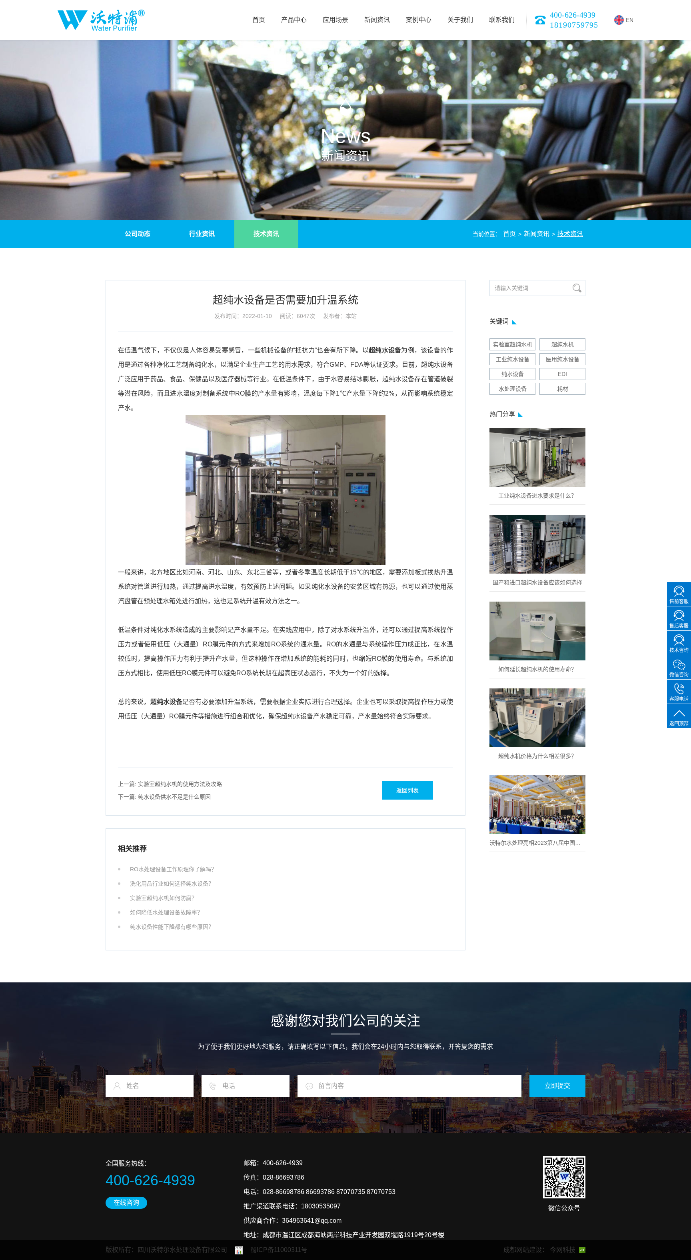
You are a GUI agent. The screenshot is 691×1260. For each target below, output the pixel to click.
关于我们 (460, 19)
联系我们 (502, 19)
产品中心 (294, 19)
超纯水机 (562, 344)
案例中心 (418, 19)
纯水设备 (512, 374)
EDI (562, 374)
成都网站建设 (522, 1249)
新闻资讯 (377, 19)
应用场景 (335, 19)
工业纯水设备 (512, 359)
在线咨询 (126, 1202)
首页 (258, 19)
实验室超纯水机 (512, 344)
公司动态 (137, 233)
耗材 (562, 389)
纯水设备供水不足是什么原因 (164, 797)
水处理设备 (513, 389)
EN (629, 20)
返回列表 (407, 790)
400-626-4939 (572, 14)
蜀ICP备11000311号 (279, 1249)
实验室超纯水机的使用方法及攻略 (170, 784)
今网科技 (562, 1249)
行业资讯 (202, 233)
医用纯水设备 (562, 359)
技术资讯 (266, 233)
